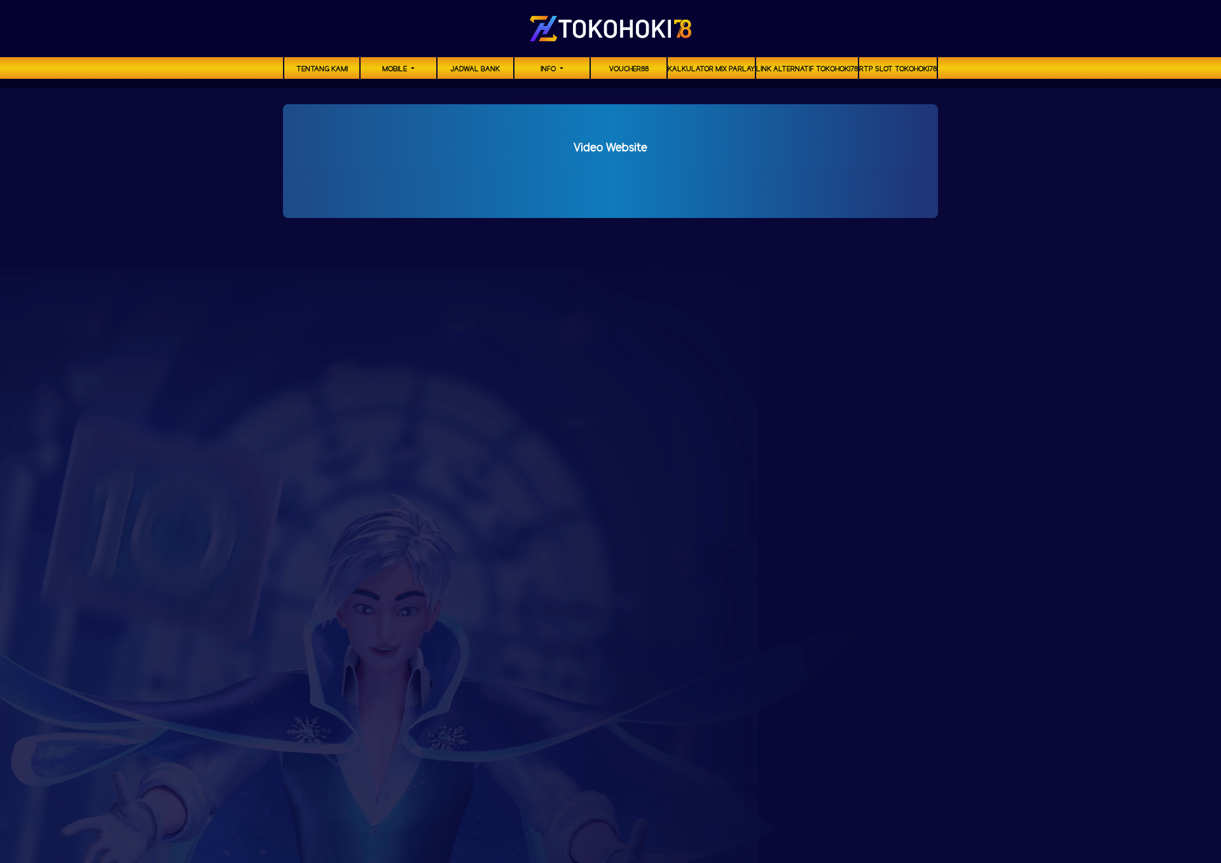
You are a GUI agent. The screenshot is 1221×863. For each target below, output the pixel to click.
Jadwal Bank (475, 69)
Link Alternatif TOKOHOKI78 (807, 69)
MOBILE (395, 69)
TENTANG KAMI (322, 69)
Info (549, 69)
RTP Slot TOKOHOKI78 (898, 69)
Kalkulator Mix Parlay (711, 69)
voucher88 (629, 69)
